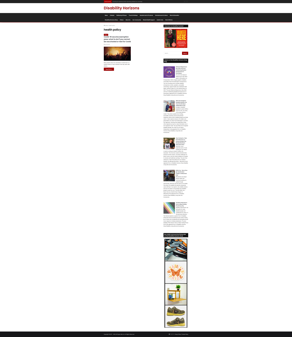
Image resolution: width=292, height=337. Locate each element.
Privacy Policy (178, 334)
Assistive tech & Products (146, 15)
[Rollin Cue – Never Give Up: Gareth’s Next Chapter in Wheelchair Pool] (169, 180)
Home (106, 25)
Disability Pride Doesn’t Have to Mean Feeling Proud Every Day (181, 204)
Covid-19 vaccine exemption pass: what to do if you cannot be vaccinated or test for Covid (117, 39)
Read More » (109, 69)
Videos (121, 19)
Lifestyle (112, 15)
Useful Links (160, 19)
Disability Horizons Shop (111, 19)
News (106, 15)
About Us (128, 19)
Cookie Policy (185, 334)
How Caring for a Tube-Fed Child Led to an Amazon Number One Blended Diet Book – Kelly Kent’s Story (181, 141)
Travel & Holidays (133, 15)
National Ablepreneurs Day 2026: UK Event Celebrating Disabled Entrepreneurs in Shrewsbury (181, 70)
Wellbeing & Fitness (121, 15)
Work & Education (174, 15)
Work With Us (168, 19)
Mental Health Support (149, 19)
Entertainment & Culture (161, 15)
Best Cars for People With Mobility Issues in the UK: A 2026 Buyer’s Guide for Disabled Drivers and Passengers (139, 1)
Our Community (137, 19)
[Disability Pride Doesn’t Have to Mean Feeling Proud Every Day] (169, 213)
